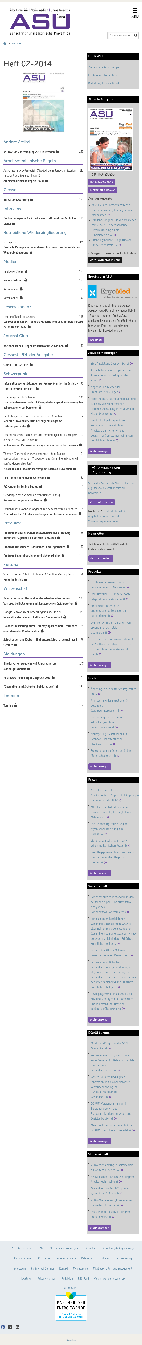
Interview (12, 208)
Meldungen (14, 654)
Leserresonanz (17, 307)
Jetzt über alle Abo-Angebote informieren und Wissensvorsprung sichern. (109, 516)
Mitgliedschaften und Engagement (112, 1268)
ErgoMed (96, 339)
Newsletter (26, 1278)
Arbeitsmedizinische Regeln (29, 161)
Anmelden (91, 1248)
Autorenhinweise (66, 1258)
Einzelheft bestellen (103, 189)
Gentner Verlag (123, 1258)
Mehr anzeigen (99, 451)
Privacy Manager (47, 1278)
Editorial (11, 564)
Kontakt (63, 1268)
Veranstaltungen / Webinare (110, 1278)
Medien (10, 261)
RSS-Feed (83, 1278)
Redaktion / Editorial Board (103, 83)
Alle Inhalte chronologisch (65, 1248)
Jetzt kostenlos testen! (105, 260)
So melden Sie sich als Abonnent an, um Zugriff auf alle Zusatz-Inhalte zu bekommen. (111, 488)
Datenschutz (88, 1258)
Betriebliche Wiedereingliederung (35, 232)
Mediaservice (80, 1268)
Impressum (20, 1268)
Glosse (9, 189)
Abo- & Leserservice (23, 1248)
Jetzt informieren (101, 502)
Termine (11, 695)
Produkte (12, 523)
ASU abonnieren (23, 1258)
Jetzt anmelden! (100, 558)
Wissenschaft (16, 588)
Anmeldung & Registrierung (118, 1248)
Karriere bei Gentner (42, 1268)
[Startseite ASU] (69, 22)
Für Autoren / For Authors (102, 75)
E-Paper (105, 1258)
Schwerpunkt (16, 374)
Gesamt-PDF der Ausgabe (28, 354)
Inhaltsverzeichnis (101, 181)
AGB (42, 1248)
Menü (135, 16)
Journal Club (15, 336)
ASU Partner (44, 1258)
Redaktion (67, 1278)
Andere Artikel (16, 142)
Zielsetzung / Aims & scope (103, 67)
